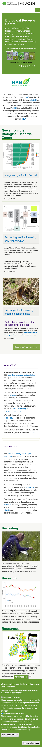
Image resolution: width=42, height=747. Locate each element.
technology (8, 417)
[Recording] (21, 545)
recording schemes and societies (21, 375)
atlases (13, 395)
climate (7, 510)
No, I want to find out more (12, 692)
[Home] (20, 3)
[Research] (21, 594)
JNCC (26, 97)
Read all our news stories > (25, 346)
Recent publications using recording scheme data (18, 311)
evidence (7, 504)
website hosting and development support (17, 409)
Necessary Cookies (11, 697)
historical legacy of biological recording (18, 455)
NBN (24, 118)
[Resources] (21, 647)
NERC (14, 108)
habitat (16, 510)
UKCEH (33, 100)
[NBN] (21, 82)
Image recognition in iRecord (20, 175)
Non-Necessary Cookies (14, 713)
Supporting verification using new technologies (20, 239)
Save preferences (10, 735)
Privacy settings (21, 676)
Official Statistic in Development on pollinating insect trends (20, 333)
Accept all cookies (31, 743)
